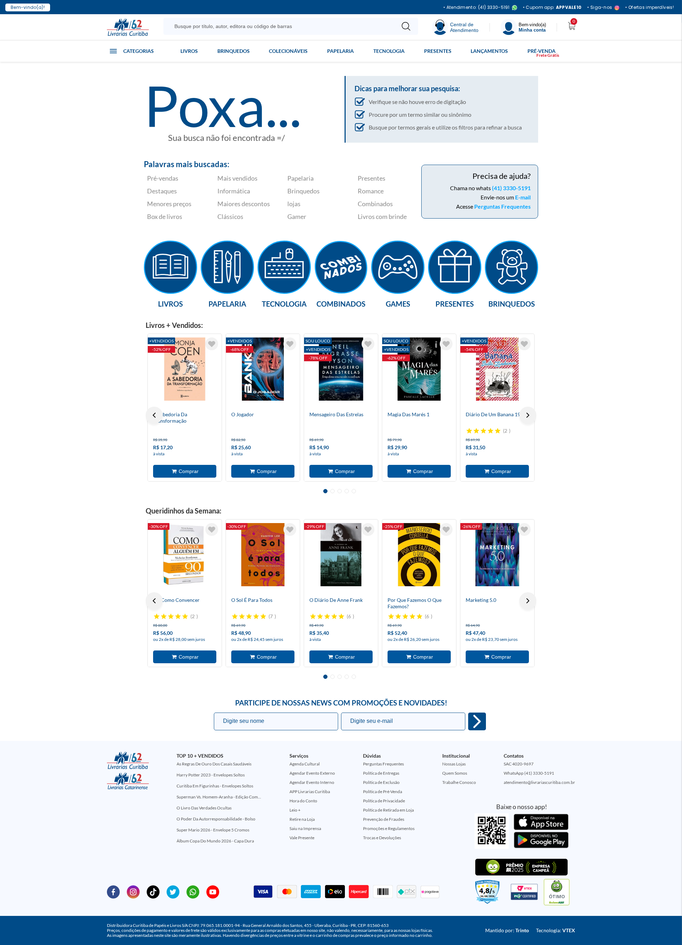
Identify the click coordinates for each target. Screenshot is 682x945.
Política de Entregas (381, 773)
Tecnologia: (555, 930)
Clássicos (230, 216)
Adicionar (184, 471)
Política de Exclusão (381, 782)
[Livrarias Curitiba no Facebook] (113, 891)
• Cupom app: (552, 7)
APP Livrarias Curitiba (309, 791)
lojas (294, 204)
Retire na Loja (302, 819)
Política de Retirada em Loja (388, 810)
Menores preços (169, 204)
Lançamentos (489, 51)
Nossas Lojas (454, 764)
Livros (189, 51)
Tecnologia (389, 51)
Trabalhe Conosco (459, 782)
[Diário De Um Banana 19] (497, 369)
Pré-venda (541, 51)
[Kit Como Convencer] (184, 554)
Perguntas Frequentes (502, 206)
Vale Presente (301, 837)
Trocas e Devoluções (382, 837)
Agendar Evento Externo (312, 773)
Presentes (437, 51)
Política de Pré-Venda (382, 791)
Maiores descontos (243, 204)
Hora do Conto (303, 800)
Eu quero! (477, 721)
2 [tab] (332, 491)
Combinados (375, 204)
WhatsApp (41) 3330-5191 (529, 773)
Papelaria (340, 51)
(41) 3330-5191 (511, 188)
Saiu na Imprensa (305, 828)
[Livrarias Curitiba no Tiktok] (153, 891)
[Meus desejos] (211, 343)
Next (527, 415)
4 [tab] (347, 491)
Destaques (162, 191)
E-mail (523, 197)
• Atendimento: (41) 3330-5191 (476, 7)
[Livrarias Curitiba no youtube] (212, 891)
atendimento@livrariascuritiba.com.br (539, 782)
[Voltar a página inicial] (128, 26)
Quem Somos (454, 773)
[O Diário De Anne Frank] (341, 554)
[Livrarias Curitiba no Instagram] (133, 891)
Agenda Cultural (304, 764)
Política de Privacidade (384, 800)
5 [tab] (354, 491)
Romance (371, 191)
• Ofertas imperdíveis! (649, 7)
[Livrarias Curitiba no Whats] (192, 891)
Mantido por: (507, 930)
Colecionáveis (288, 51)
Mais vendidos (237, 178)
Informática (233, 191)
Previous (154, 415)
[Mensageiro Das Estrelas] (341, 369)
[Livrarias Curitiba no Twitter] (173, 891)
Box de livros (164, 216)
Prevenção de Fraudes (383, 819)
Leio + (295, 810)
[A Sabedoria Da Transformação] (184, 369)
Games (398, 303)
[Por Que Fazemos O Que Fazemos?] (419, 554)
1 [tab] (325, 491)
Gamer (296, 216)
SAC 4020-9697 (519, 764)
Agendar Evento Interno (311, 782)
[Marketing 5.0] (497, 554)
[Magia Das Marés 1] (419, 369)
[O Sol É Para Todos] (262, 554)
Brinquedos (233, 51)
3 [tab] (339, 491)
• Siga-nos (599, 7)
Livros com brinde (382, 216)
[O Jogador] (262, 369)
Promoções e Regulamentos (389, 828)
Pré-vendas (162, 178)
